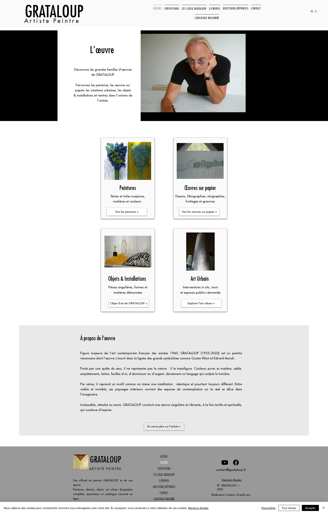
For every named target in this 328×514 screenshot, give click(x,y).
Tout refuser (289, 508)
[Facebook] (236, 462)
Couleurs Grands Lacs (238, 495)
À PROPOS (164, 481)
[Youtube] (225, 462)
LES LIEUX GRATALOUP (164, 475)
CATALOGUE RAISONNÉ (164, 499)
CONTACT (164, 493)
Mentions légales (232, 480)
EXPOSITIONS (164, 469)
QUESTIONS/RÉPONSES (164, 487)
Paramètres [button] (268, 508)
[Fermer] (323, 508)
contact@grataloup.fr (231, 470)
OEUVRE (164, 462)
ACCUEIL (164, 456)
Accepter (310, 508)
